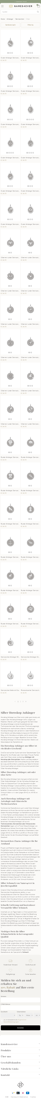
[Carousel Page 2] (10, 53)
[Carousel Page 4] (33, 119)
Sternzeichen (19, 19)
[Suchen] (38, 11)
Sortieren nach (10, 25)
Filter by (30, 25)
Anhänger (10, 19)
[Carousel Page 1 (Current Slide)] (8, 53)
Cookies (33, 1097)
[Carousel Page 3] (12, 53)
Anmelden (20, 1028)
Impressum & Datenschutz (19, 1097)
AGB (6, 1097)
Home (3, 19)
